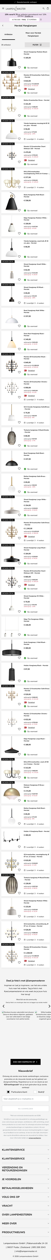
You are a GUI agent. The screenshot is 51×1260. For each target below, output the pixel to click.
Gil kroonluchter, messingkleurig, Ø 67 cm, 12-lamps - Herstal (36, 855)
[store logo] (17, 8)
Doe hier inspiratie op (24, 1062)
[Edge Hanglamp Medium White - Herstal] (25, 225)
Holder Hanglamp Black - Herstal (36, 665)
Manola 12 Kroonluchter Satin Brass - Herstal (36, 689)
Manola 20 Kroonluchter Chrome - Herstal (36, 383)
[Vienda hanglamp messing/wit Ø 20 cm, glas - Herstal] (25, 131)
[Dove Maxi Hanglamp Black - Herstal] (25, 341)
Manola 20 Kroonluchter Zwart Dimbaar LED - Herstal (34, 572)
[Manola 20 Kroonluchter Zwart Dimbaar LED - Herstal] (25, 579)
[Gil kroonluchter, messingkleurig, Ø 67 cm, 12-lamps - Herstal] (25, 862)
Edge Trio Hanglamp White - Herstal (34, 620)
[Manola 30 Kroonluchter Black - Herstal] (25, 365)
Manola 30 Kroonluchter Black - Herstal (35, 358)
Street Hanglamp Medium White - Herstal (36, 902)
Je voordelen (11, 1179)
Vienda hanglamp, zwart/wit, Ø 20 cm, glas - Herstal (36, 242)
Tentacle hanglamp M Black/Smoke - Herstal (36, 879)
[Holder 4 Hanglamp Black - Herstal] (25, 839)
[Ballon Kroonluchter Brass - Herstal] (25, 108)
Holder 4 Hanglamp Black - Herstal (36, 831)
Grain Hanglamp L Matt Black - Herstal (35, 643)
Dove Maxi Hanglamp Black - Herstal (34, 334)
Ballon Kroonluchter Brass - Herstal (36, 100)
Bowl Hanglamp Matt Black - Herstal (34, 454)
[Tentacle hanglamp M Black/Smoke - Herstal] (25, 885)
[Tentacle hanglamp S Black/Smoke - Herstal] (25, 438)
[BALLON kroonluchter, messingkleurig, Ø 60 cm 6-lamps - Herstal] (25, 179)
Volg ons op (11, 1197)
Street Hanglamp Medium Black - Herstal (36, 53)
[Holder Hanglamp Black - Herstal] (25, 673)
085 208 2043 (39, 1247)
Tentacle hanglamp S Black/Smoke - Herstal (36, 431)
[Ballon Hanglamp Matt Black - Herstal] (25, 816)
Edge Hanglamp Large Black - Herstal (35, 740)
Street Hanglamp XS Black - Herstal (34, 288)
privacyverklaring (35, 1138)
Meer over (9, 1223)
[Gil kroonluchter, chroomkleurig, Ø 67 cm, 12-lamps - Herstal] (25, 931)
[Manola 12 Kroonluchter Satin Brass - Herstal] (25, 697)
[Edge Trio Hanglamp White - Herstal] (25, 627)
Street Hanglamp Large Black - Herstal (35, 549)
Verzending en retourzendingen (14, 1169)
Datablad (31, 89)
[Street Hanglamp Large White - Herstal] (25, 507)
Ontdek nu (29, 16)
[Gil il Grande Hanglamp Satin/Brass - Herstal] (25, 414)
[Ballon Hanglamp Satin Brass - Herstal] (25, 484)
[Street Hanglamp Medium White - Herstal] (25, 908)
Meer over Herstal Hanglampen (33, 34)
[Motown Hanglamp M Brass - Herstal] (25, 793)
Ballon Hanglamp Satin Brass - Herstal (35, 477)
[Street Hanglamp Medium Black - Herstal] (25, 59)
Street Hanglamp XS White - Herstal (34, 597)
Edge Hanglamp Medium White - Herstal (35, 219)
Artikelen (8, 34)
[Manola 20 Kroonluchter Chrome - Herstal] (25, 390)
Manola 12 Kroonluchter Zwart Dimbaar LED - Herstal (34, 147)
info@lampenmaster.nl (26, 1251)
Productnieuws (13, 1232)
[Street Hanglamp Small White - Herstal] (25, 272)
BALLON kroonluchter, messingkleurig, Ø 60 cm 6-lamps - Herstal (36, 172)
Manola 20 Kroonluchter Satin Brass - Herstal (36, 76)
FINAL (24, 20)
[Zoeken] (44, 8)
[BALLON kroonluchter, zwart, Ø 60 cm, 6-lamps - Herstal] (25, 769)
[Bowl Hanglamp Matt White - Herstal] (25, 318)
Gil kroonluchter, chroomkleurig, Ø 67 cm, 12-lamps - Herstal (36, 925)
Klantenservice (13, 1149)
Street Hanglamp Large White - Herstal (35, 500)
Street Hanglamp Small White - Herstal (35, 265)
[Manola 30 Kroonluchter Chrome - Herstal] (25, 956)
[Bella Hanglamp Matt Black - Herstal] (25, 202)
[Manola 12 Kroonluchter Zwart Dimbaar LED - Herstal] (25, 155)
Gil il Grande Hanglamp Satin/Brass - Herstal (36, 408)
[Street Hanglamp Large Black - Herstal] (25, 555)
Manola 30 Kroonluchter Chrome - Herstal (36, 948)
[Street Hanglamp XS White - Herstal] (25, 604)
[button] (19, 67)
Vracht (7, 1205)
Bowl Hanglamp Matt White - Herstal (34, 311)
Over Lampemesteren (17, 1214)
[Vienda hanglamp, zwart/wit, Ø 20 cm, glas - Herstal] (25, 249)
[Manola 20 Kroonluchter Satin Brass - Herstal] (25, 84)
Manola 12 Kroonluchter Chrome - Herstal (36, 714)
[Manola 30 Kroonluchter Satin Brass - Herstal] (25, 531)
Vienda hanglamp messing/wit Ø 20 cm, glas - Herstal (36, 124)
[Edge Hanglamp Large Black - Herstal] (25, 746)
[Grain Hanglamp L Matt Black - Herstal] (25, 650)
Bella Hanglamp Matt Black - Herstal (34, 196)
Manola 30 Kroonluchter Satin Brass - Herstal (36, 523)
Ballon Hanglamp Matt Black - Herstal (35, 809)
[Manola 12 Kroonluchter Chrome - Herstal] (25, 722)
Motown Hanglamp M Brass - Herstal (34, 786)
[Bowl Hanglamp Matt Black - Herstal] (25, 461)
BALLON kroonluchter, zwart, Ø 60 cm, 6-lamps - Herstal (36, 763)
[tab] (25, 1149)
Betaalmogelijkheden (17, 1188)
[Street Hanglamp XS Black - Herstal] (25, 295)
